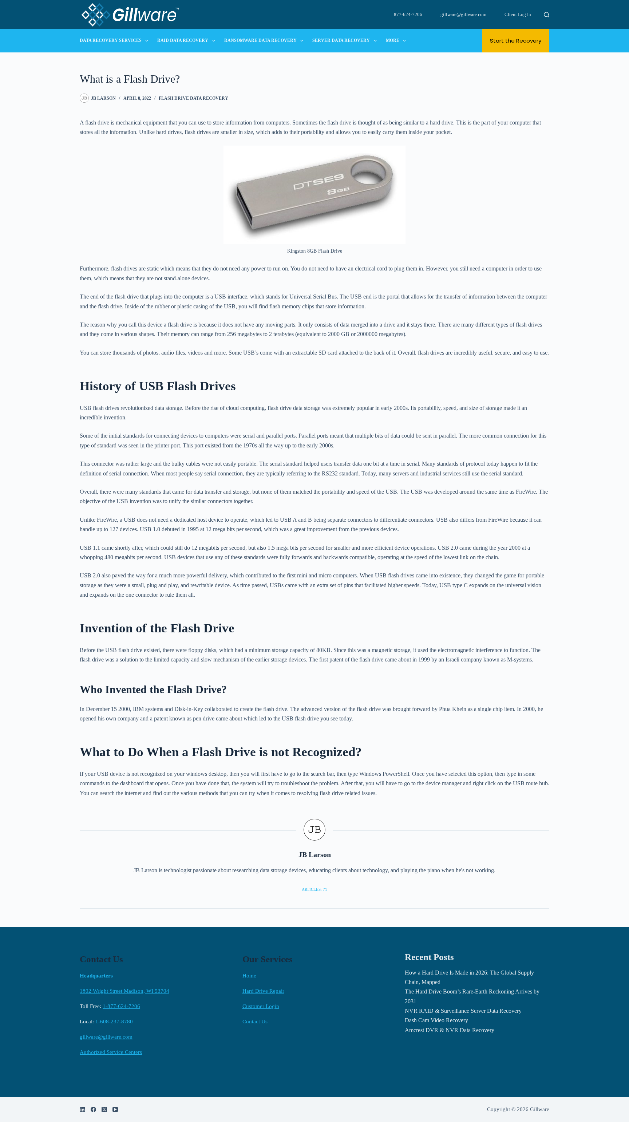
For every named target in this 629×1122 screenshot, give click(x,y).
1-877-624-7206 (121, 1006)
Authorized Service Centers (111, 1052)
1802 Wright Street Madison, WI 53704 (124, 991)
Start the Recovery (515, 40)
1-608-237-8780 (114, 1021)
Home (249, 976)
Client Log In (518, 14)
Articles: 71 (314, 889)
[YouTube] (115, 1109)
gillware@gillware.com (463, 14)
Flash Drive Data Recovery (193, 98)
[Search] (546, 14)
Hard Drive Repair (263, 991)
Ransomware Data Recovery (260, 40)
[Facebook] (93, 1109)
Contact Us (255, 1021)
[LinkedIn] (82, 1109)
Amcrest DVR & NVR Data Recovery (449, 1030)
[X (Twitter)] (104, 1109)
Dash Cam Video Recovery (436, 1020)
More (392, 40)
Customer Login (260, 1006)
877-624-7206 (408, 14)
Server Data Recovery (341, 40)
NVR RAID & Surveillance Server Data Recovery (463, 1011)
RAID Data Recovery (182, 40)
